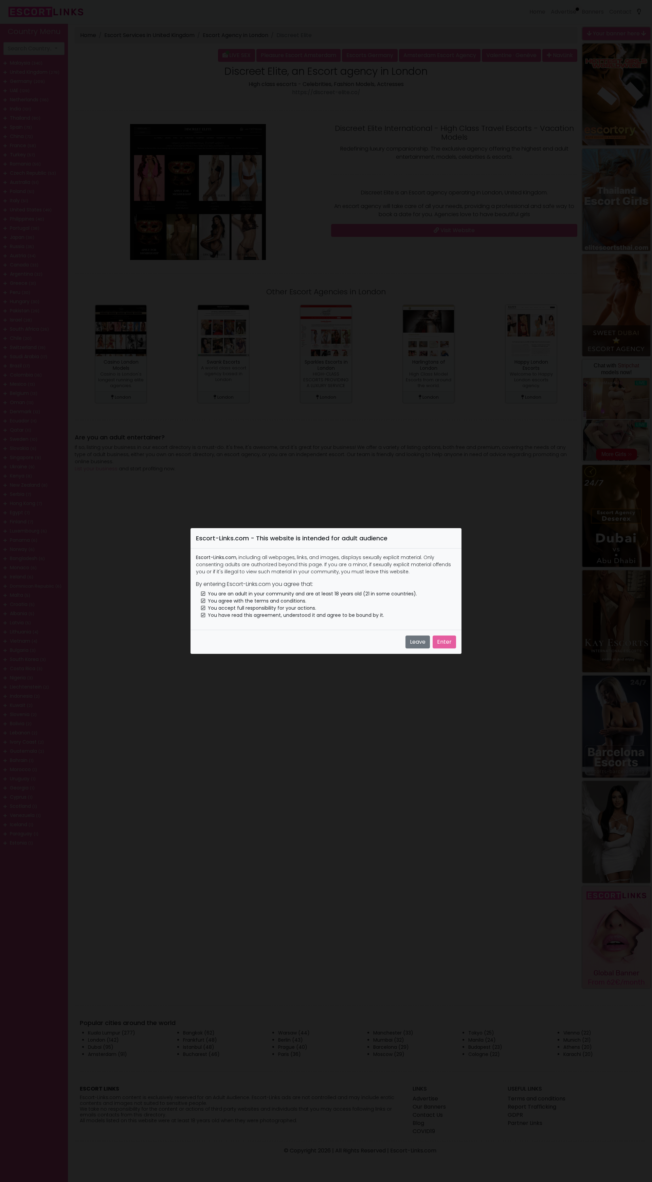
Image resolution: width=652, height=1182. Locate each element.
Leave (417, 642)
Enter (444, 642)
